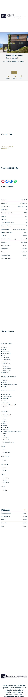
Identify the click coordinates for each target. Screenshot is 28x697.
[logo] (11, 16)
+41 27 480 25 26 (7, 146)
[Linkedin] (11, 181)
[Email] (3, 181)
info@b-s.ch (4, 148)
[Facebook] (7, 181)
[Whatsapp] (15, 181)
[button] (1, 42)
